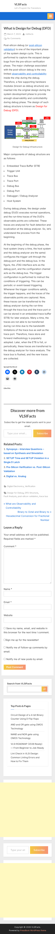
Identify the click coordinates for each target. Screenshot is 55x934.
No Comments (14, 38)
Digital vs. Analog (16, 476)
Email (8, 602)
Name (8, 589)
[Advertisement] (27, 810)
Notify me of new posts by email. (24, 659)
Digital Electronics (15, 486)
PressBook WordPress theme (33, 930)
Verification (30, 486)
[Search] (44, 689)
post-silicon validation (28, 496)
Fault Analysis (10, 496)
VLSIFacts (20, 4)
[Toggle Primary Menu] (50, 16)
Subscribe (42, 433)
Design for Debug (15, 493)
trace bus (43, 496)
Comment (10, 546)
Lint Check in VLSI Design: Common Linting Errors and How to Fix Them (25, 757)
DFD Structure (31, 493)
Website (8, 615)
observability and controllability (29, 73)
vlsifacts (29, 34)
